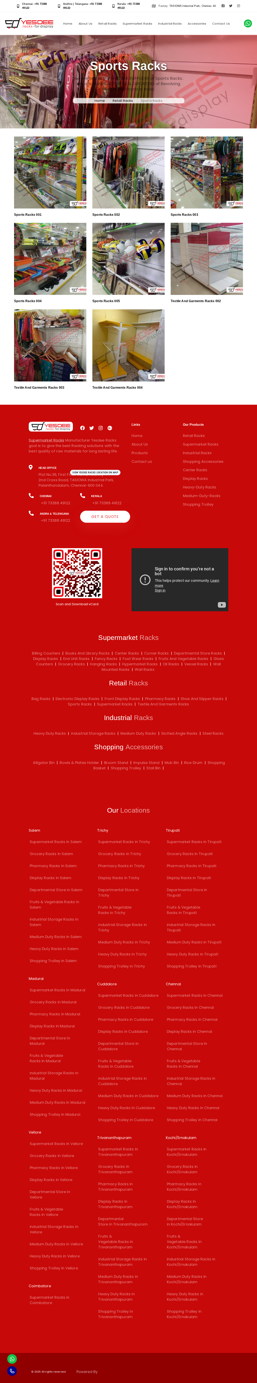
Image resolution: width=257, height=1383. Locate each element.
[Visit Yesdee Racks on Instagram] (238, 6)
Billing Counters (46, 653)
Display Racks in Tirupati (189, 877)
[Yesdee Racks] (51, 427)
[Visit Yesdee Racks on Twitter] (230, 6)
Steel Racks (213, 733)
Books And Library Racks (87, 653)
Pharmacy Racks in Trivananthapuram (115, 1186)
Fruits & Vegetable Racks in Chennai (183, 1063)
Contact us (142, 461)
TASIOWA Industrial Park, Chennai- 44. (193, 5)
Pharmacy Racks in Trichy (121, 865)
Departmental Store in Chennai (187, 1046)
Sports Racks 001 (28, 214)
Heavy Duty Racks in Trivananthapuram (116, 1296)
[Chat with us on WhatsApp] (248, 23)
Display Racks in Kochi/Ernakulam (182, 1204)
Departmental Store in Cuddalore (118, 1046)
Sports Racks (80, 704)
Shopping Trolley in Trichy (121, 966)
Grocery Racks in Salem (51, 853)
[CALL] (12, 1371)
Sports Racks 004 (28, 301)
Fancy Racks (105, 658)
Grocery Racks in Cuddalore (124, 1007)
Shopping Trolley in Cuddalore (125, 1119)
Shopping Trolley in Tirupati (191, 966)
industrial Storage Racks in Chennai (191, 1081)
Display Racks (195, 478)
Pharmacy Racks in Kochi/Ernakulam (184, 1186)
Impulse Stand (146, 762)
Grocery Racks (71, 664)
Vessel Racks (195, 664)
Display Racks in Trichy (118, 877)
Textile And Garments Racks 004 (117, 387)
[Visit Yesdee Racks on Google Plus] (109, 428)
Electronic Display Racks (77, 698)
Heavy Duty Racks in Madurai (56, 1090)
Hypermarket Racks (139, 664)
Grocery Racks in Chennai (190, 1007)
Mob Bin (172, 762)
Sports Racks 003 (184, 214)
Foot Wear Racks (137, 658)
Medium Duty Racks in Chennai (195, 1095)
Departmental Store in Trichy (118, 892)
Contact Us (221, 23)
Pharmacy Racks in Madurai (55, 1014)
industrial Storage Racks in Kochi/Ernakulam (191, 1262)
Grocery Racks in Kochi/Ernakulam (182, 1169)
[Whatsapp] (12, 1359)
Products (140, 452)
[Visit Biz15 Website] (109, 1372)
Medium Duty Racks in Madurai (57, 1102)
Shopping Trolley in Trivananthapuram (115, 1314)
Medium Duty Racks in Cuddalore (128, 1095)
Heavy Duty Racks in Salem (54, 948)
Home (67, 23)
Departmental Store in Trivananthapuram (123, 1221)
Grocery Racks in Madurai (53, 1002)
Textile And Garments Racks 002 (196, 301)
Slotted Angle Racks (179, 733)
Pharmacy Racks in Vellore (54, 1167)
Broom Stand (116, 762)
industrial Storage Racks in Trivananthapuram (122, 1262)
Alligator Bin (43, 762)
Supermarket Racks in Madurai (57, 990)
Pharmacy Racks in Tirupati (191, 865)
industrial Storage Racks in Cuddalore (122, 1081)
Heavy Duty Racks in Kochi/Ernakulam (185, 1296)
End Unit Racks (76, 658)
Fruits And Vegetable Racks (183, 658)
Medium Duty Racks (138, 733)
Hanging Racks (103, 664)
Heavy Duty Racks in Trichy (122, 954)
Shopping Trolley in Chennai (192, 1119)
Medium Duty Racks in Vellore (56, 1244)
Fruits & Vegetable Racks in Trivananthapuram (115, 1242)
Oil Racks (170, 664)
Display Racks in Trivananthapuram (115, 1204)
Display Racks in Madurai (52, 1026)
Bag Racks (41, 698)
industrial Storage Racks (93, 733)
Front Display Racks (122, 698)
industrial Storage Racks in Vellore (54, 1229)
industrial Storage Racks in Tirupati (191, 927)
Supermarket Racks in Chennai (195, 995)
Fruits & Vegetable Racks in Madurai (46, 1058)
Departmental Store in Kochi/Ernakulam (185, 1221)
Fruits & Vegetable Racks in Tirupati (183, 910)
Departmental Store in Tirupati (187, 892)
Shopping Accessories (203, 461)
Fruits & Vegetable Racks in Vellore (46, 1212)
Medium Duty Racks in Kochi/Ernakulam (187, 1279)
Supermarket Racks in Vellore (56, 1143)
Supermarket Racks (137, 23)
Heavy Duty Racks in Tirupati (192, 954)
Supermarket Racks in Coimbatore (49, 1300)
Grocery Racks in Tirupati (190, 853)
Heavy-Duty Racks (199, 487)
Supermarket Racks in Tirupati (194, 841)
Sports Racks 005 (106, 301)
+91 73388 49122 (55, 502)
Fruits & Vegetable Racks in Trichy (115, 910)
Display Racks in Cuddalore (123, 1031)
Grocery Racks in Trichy (119, 853)
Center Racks (195, 469)
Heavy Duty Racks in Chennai (193, 1107)
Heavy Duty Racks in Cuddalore (126, 1107)
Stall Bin (153, 768)
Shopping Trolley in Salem (53, 960)
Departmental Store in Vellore (50, 1194)
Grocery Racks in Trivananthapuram (115, 1169)
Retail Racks (107, 23)
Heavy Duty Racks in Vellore (55, 1256)
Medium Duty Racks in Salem (56, 936)
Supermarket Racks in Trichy (124, 841)
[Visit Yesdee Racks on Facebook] (223, 6)
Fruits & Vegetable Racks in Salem (54, 904)
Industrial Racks (170, 23)
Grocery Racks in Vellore (52, 1155)
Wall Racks (144, 669)
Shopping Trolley (198, 504)
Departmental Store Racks (197, 653)
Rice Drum (193, 762)
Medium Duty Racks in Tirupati (194, 942)
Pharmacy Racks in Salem (53, 865)
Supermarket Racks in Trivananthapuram (118, 1152)
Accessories (197, 23)
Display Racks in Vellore (51, 1179)
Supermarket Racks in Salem (56, 841)
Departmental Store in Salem (56, 889)
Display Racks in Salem (50, 877)
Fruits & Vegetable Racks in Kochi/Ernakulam (184, 1242)
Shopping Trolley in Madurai (55, 1114)
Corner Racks (156, 653)
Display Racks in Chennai (189, 1031)
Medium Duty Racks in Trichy (124, 942)
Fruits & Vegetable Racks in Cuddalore (116, 1063)
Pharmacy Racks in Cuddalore (125, 1019)
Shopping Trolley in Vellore (54, 1268)
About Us (85, 23)
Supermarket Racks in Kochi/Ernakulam (187, 1152)
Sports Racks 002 (106, 214)
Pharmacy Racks (160, 698)
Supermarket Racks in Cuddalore (128, 995)
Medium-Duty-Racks (201, 495)
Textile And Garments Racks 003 (39, 387)
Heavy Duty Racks (50, 733)
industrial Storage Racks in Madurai (54, 1075)
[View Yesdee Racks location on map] (77, 476)
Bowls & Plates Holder (79, 762)
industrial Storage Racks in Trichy (122, 927)
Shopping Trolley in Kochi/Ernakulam (184, 1314)
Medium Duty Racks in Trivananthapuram (118, 1279)
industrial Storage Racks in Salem (54, 922)
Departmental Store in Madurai (50, 1041)
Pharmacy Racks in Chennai (192, 1019)
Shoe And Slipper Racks (202, 698)
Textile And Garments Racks (163, 704)
